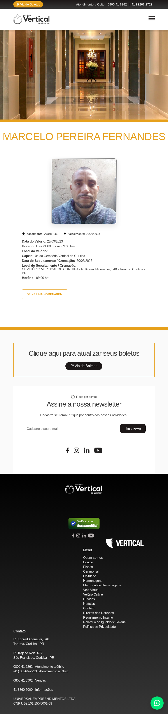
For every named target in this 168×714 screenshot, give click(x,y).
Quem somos (93, 557)
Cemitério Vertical (31, 19)
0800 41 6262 (117, 4)
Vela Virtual (91, 590)
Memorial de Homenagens (102, 585)
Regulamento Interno (98, 617)
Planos (88, 567)
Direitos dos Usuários (98, 613)
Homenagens (92, 580)
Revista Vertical (125, 543)
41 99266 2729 (141, 4)
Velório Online (93, 594)
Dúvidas (89, 599)
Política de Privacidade (99, 626)
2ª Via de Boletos (28, 4)
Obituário (89, 576)
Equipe (88, 562)
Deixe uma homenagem (45, 294)
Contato (88, 608)
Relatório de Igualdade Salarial (104, 622)
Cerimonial (90, 571)
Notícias (89, 603)
